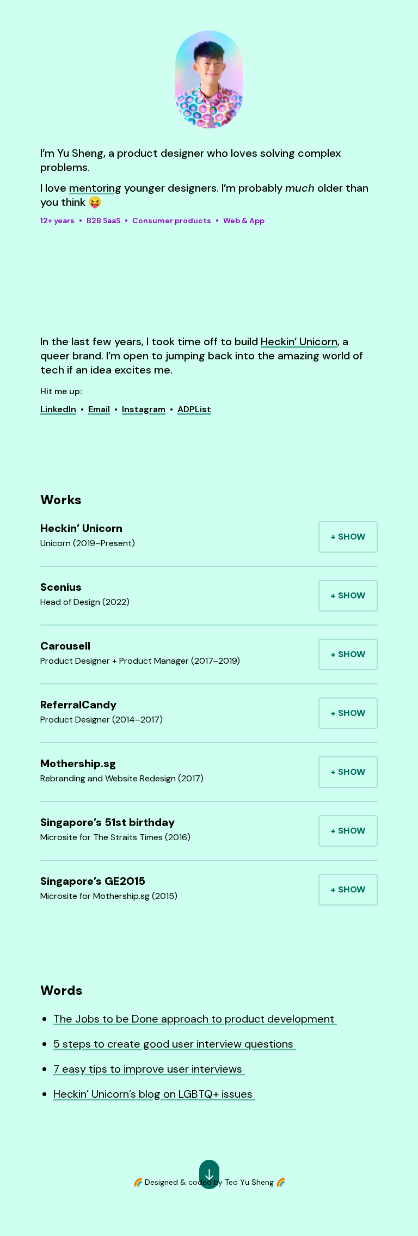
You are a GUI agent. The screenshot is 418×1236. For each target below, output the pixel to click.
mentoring (95, 188)
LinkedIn (58, 409)
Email (99, 409)
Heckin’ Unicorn (299, 341)
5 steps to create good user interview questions (174, 1044)
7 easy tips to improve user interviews (149, 1069)
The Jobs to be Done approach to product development (195, 1019)
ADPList (194, 409)
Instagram (143, 409)
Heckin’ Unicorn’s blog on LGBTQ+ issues (154, 1094)
